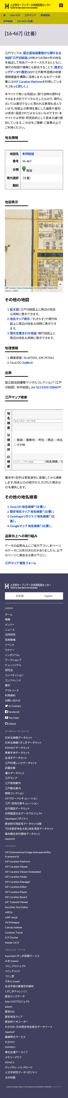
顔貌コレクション (14, 793)
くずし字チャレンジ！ (16, 991)
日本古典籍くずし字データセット (23, 742)
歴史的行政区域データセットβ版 (23, 823)
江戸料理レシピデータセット (21, 762)
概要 (7, 619)
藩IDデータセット (14, 773)
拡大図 (14, 309)
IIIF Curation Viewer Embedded (19, 288)
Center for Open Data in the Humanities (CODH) (25, 1087)
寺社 (41, 440)
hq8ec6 (28, 362)
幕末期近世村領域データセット (22, 833)
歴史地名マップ (13, 1016)
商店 (50, 440)
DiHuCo (9, 1062)
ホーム (9, 614)
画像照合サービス (15, 1036)
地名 (60, 440)
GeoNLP (10, 1031)
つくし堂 (9, 976)
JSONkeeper (12, 922)
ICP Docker (11, 937)
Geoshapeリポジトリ (16, 818)
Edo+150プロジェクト (17, 1001)
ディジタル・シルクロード (19, 1067)
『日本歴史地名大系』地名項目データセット (29, 828)
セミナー (10, 649)
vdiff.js (9, 912)
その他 (21, 444)
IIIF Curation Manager (17, 881)
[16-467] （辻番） (25, 21)
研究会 (9, 670)
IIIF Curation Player (16, 891)
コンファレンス (13, 680)
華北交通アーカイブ (16, 1052)
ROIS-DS (48, 1087)
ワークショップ (13, 659)
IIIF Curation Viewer (16, 866)
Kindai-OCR (12, 942)
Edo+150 (15, 15)
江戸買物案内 (13, 783)
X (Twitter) (14, 706)
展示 (7, 685)
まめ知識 (10, 1077)
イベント (9, 644)
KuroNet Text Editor (16, 907)
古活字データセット (16, 757)
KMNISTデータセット (17, 747)
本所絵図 (8, 21)
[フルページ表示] (9, 226)
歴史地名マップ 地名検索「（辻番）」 (32, 511)
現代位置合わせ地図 (23, 333)
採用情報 (10, 639)
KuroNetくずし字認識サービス (22, 955)
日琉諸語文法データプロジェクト (23, 813)
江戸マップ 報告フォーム (20, 563)
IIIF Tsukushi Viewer (16, 901)
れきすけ (10, 1042)
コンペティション (14, 675)
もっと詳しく (18, 86)
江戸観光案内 (13, 788)
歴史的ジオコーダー (16, 1021)
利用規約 (10, 695)
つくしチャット (12, 971)
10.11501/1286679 (48, 387)
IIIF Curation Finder (16, 876)
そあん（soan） (12, 981)
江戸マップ (30, 15)
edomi (8, 1006)
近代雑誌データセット (17, 808)
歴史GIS (26, 72)
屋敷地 (30, 440)
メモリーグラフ (13, 1057)
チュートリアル (13, 665)
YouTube (13, 717)
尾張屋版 (45, 15)
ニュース (10, 629)
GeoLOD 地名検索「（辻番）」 (28, 507)
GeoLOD (10, 838)
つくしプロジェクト (15, 966)
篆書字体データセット (17, 752)
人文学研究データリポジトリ (21, 1072)
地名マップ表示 (20, 319)
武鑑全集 (10, 767)
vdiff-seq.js (11, 917)
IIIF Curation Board (16, 897)
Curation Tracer (14, 932)
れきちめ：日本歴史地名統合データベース (28, 1026)
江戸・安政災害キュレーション (21, 803)
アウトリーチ (12, 690)
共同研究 (10, 634)
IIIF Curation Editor (16, 886)
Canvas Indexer (13, 927)
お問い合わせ (12, 700)
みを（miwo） (12, 960)
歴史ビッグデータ (15, 996)
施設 (20, 440)
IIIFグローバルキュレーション (21, 798)
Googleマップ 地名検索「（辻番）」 (31, 526)
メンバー (10, 624)
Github (12, 723)
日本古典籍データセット (18, 737)
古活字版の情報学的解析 (19, 986)
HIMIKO (10, 1047)
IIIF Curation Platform (28, 81)
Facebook (14, 711)
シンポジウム (12, 655)
